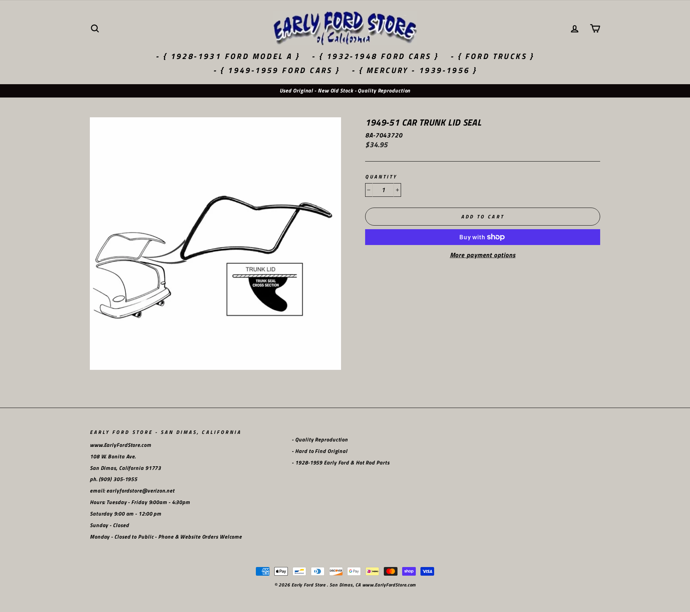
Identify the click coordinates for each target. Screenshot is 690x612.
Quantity (381, 177)
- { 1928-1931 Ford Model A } (227, 56)
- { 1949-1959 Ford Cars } (276, 70)
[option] (345, 91)
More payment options (483, 255)
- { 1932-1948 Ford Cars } (375, 56)
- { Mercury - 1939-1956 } (414, 70)
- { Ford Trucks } (492, 56)
